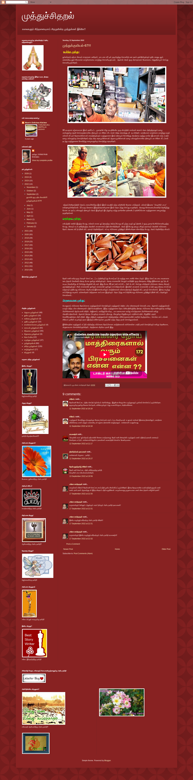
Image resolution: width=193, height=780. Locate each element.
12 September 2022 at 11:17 (81, 444)
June (29, 209)
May (29, 212)
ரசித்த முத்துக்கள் (30, 346)
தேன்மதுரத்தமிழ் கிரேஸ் (78, 467)
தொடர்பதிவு (28, 337)
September (31, 194)
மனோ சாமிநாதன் (75, 484)
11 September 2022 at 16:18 (81, 409)
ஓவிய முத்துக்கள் (30, 315)
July (28, 205)
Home (117, 549)
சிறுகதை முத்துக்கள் (32, 334)
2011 (27, 266)
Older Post (166, 549)
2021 (27, 231)
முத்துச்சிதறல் (48, 15)
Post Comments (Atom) (83, 553)
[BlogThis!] (109, 385)
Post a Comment (73, 544)
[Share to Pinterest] (118, 385)
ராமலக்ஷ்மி (73, 434)
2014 (27, 256)
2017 (27, 245)
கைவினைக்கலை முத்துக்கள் (35, 325)
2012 (27, 263)
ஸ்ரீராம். (72, 399)
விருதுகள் (28, 352)
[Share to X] (112, 385)
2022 (27, 184)
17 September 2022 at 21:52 (81, 539)
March (29, 219)
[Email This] (106, 385)
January (30, 226)
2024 (27, 177)
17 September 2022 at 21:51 (81, 509)
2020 (27, 234)
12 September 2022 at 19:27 (81, 459)
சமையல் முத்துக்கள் (31, 328)
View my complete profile (42, 160)
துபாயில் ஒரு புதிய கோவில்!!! (36, 197)
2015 (27, 252)
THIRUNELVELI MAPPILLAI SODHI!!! (44, 127)
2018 (27, 242)
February (31, 223)
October (30, 191)
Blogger (107, 760)
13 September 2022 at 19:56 (81, 476)
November (31, 187)
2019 (27, 238)
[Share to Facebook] (115, 385)
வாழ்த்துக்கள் (29, 349)
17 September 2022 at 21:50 (81, 494)
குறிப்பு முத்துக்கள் (31, 322)
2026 (27, 173)
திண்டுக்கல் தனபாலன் (77, 452)
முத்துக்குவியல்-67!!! (77, 45)
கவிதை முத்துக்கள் (31, 319)
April (29, 216)
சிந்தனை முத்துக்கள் (32, 331)
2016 (27, 248)
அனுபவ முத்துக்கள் (31, 312)
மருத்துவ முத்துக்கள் (32, 340)
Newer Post (68, 549)
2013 (27, 259)
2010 (27, 270)
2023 (27, 181)
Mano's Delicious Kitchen (36, 123)
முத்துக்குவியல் (29, 343)
